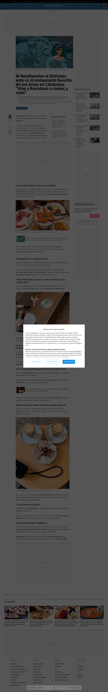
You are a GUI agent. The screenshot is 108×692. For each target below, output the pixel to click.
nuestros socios (50, 333)
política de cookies (67, 343)
